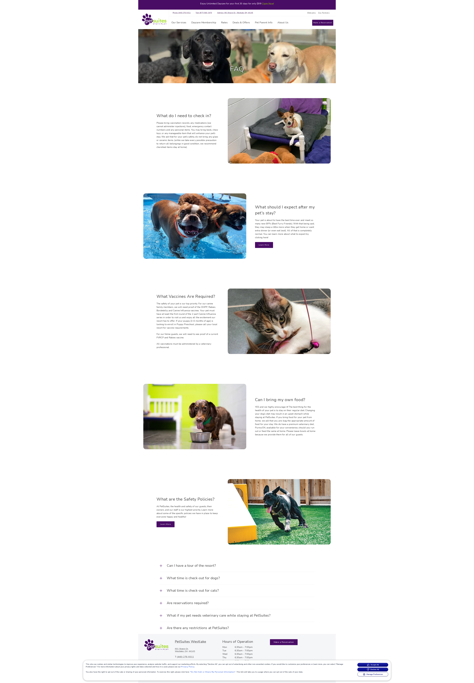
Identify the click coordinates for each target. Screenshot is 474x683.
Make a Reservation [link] (322, 22)
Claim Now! (268, 3)
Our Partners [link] (324, 13)
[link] (154, 19)
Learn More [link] (264, 245)
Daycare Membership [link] (203, 22)
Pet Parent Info (264, 22)
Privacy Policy (188, 667)
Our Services (178, 22)
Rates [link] (224, 22)
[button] (237, 565)
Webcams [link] (311, 13)
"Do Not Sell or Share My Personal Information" (213, 672)
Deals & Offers (241, 22)
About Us (282, 22)
